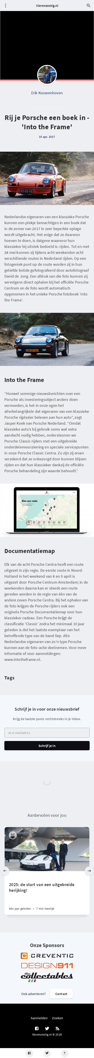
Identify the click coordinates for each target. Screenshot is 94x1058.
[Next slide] (89, 870)
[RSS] (57, 1029)
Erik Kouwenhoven (47, 92)
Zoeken (57, 1018)
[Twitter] (47, 1053)
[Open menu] (5, 5)
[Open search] (88, 5)
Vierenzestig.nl (47, 5)
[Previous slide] (4, 870)
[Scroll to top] (64, 1053)
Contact (61, 994)
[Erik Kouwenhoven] (47, 75)
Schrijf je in (47, 745)
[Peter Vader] (13, 835)
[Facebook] (29, 1053)
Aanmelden (39, 1018)
